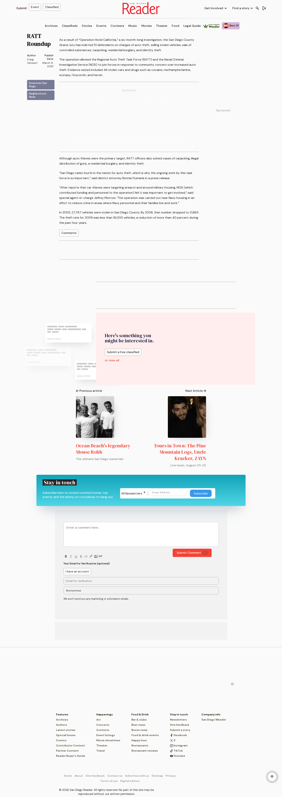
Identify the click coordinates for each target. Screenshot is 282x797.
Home (68, 775)
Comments (69, 233)
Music (132, 26)
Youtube (179, 756)
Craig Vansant (32, 61)
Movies (146, 26)
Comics (61, 740)
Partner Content (67, 750)
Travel (100, 750)
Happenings (104, 714)
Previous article (90, 391)
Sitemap (157, 775)
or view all (112, 360)
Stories (87, 26)
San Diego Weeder (213, 719)
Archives (51, 26)
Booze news (139, 730)
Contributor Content (70, 745)
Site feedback (179, 724)
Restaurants (139, 745)
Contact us (115, 775)
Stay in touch (179, 714)
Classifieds (70, 26)
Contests (117, 26)
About (78, 775)
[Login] (264, 8)
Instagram (180, 745)
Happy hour (139, 740)
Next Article (194, 391)
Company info (210, 714)
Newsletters (178, 719)
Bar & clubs (139, 719)
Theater (161, 26)
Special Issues (66, 735)
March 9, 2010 (47, 64)
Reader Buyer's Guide (70, 756)
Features (62, 714)
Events (101, 26)
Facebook (180, 735)
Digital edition (130, 781)
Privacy (171, 775)
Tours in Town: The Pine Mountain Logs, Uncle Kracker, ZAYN (180, 452)
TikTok (178, 750)
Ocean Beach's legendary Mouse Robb (103, 448)
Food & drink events (145, 735)
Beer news (138, 724)
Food (175, 26)
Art (98, 719)
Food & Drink (140, 714)
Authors (61, 724)
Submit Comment (189, 553)
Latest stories (65, 730)
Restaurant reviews (144, 750)
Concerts (102, 724)
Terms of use (109, 781)
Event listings (105, 735)
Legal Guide (192, 26)
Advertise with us (137, 775)
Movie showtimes (108, 740)
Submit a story (180, 730)
